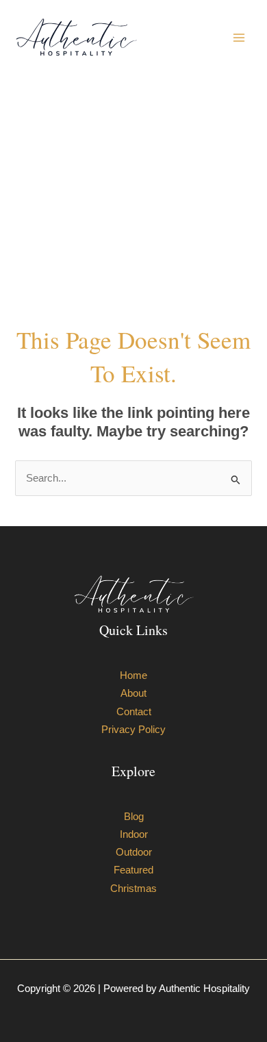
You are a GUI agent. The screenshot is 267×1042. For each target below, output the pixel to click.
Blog (134, 816)
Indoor (134, 834)
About (133, 693)
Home (133, 675)
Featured (133, 870)
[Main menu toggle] (239, 37)
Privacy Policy (133, 729)
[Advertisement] (133, 199)
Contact (133, 711)
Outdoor (134, 852)
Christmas (133, 888)
